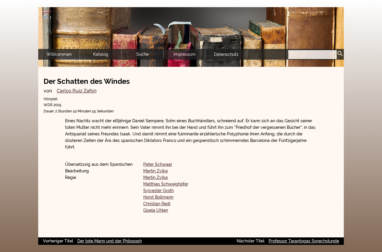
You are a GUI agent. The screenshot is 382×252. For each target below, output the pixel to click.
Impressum (184, 54)
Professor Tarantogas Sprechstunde (304, 241)
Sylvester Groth (158, 190)
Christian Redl (156, 203)
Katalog (100, 54)
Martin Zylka (155, 170)
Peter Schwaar (157, 164)
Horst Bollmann (158, 197)
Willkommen (59, 54)
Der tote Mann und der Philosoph (109, 241)
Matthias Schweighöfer (165, 184)
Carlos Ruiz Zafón (76, 91)
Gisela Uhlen (155, 210)
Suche (142, 54)
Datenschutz (226, 54)
